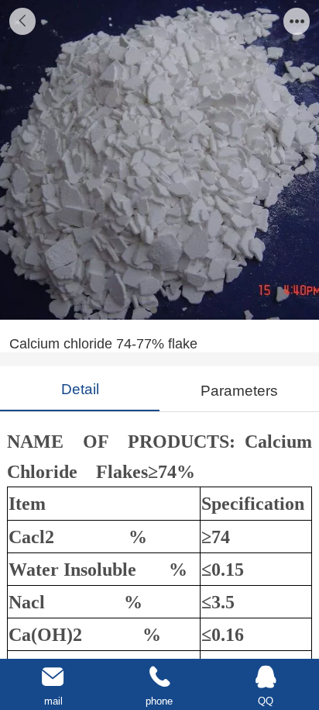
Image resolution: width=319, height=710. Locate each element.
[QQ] (266, 677)
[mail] (53, 677)
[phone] (159, 677)
